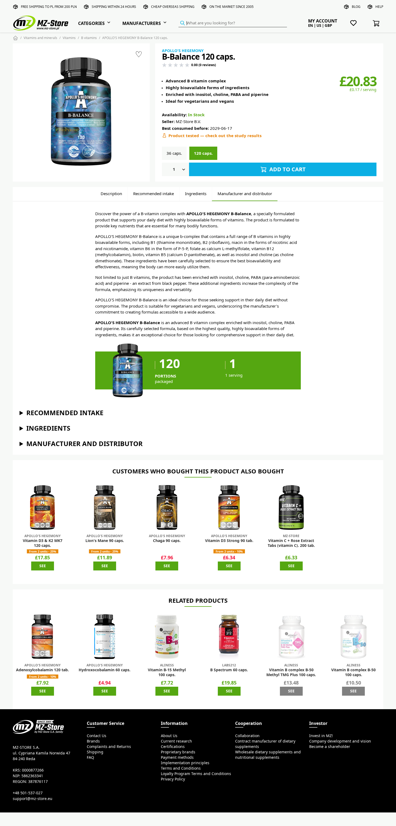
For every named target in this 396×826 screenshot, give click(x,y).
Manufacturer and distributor (245, 194)
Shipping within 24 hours (114, 6)
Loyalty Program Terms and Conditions (196, 774)
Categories (91, 23)
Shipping (95, 752)
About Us (169, 736)
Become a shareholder (329, 746)
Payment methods (177, 757)
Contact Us (96, 736)
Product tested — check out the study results (214, 136)
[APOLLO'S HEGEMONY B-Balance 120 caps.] (81, 111)
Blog (356, 6)
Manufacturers (141, 23)
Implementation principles (185, 763)
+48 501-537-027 (28, 793)
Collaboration (247, 736)
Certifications (173, 746)
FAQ (90, 757)
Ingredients (195, 194)
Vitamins (69, 38)
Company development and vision (340, 741)
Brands (93, 741)
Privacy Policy (173, 779)
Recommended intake (153, 194)
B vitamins (89, 38)
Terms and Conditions (181, 768)
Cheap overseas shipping (172, 6)
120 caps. (203, 153)
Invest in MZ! (321, 736)
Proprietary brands (178, 752)
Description (111, 194)
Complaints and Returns (109, 746)
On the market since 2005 (231, 6)
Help (379, 6)
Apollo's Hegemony (183, 51)
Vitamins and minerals (40, 38)
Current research (176, 741)
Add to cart (287, 169)
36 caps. (174, 153)
